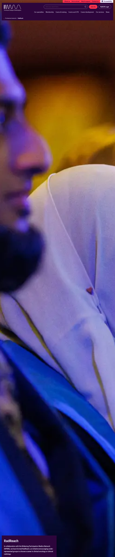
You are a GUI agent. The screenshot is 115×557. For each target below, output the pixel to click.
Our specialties (39, 12)
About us (67, 1)
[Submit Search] (85, 6)
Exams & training (61, 12)
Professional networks (10, 18)
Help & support (85, 1)
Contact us (95, 1)
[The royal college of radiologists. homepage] (14, 10)
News (107, 12)
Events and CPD (74, 12)
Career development (87, 12)
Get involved (75, 1)
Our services (100, 12)
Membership (50, 12)
